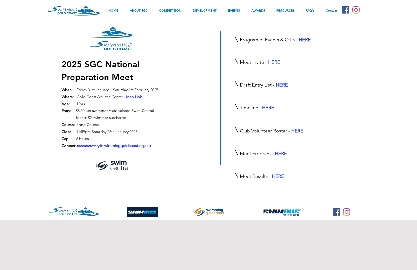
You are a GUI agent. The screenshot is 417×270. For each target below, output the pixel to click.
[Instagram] (356, 10)
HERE (282, 85)
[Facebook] (345, 10)
